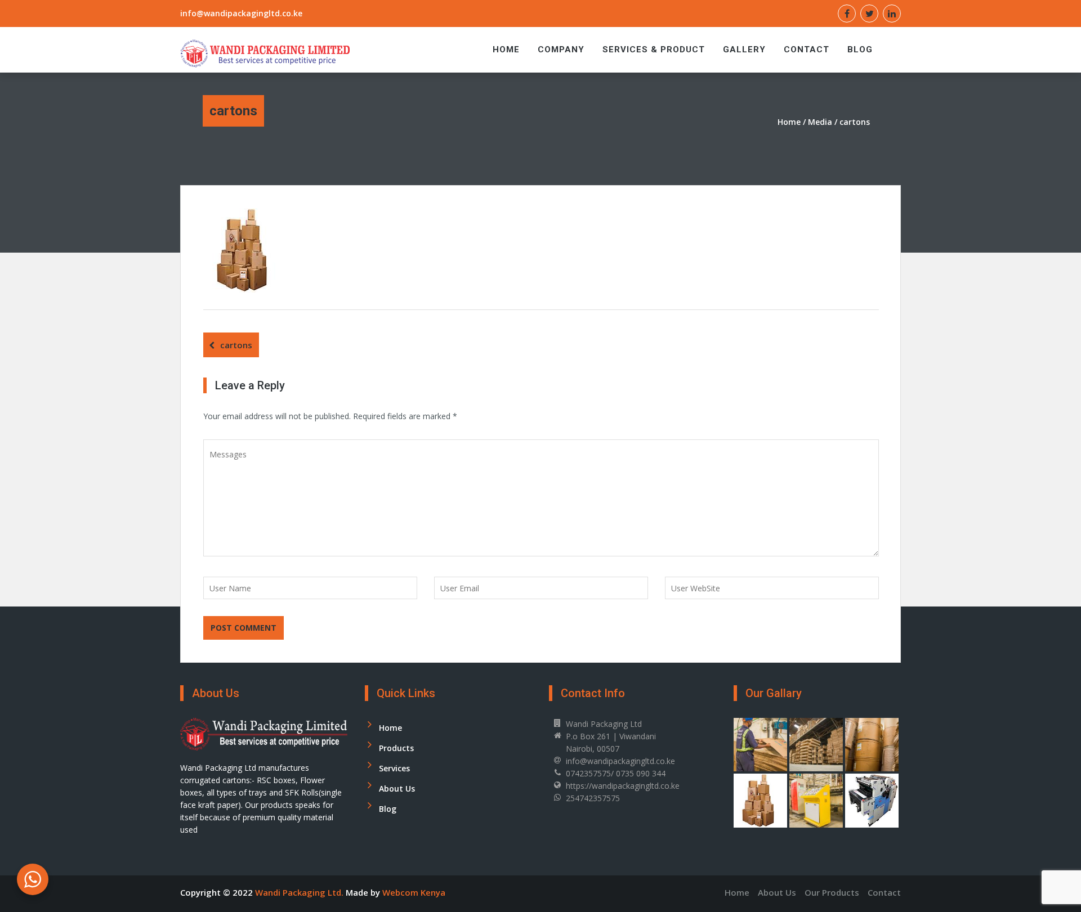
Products (396, 748)
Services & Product (653, 49)
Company (561, 49)
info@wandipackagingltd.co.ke (241, 13)
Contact (806, 49)
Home (506, 49)
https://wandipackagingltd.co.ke (623, 785)
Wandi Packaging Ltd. (300, 892)
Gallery (744, 49)
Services (394, 768)
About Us (397, 788)
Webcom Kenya (413, 892)
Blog (860, 49)
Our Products (832, 892)
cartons (236, 345)
